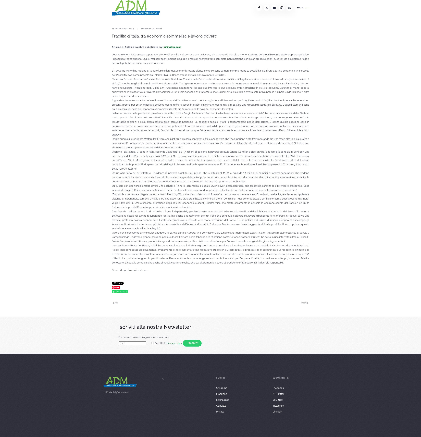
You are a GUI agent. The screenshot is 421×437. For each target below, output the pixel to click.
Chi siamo (221, 388)
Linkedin (277, 411)
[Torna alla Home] (136, 8)
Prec (116, 303)
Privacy (220, 411)
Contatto (221, 405)
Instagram (278, 405)
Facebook (278, 388)
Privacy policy (174, 343)
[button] (303, 7)
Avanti (304, 303)
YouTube (278, 399)
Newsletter (222, 399)
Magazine (221, 393)
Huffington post (171, 47)
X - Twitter (278, 393)
